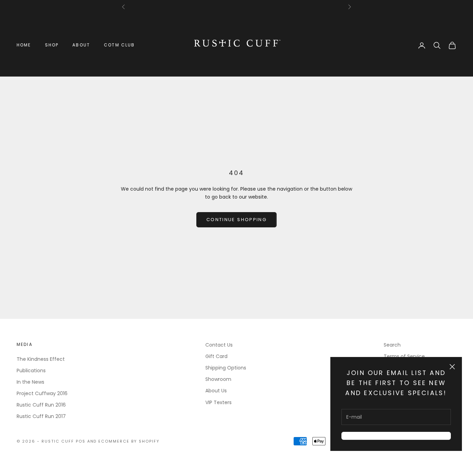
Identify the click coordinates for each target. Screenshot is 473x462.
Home (24, 45)
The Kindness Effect (41, 359)
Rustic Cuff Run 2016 (41, 404)
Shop (52, 45)
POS (81, 441)
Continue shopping (236, 219)
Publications (31, 370)
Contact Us (219, 344)
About (81, 45)
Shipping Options (225, 367)
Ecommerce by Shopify (129, 441)
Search (392, 344)
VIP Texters (218, 402)
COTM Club (119, 45)
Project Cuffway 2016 (42, 393)
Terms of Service (404, 356)
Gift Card (216, 356)
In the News (30, 381)
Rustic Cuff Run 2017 (41, 416)
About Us (216, 390)
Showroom (218, 379)
